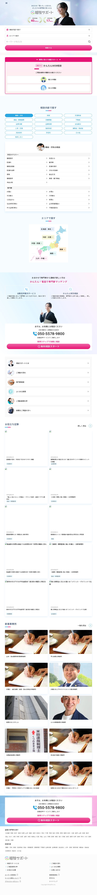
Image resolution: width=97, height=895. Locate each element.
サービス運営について (12, 878)
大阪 (14, 836)
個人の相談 (52, 79)
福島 (30, 833)
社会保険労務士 (12, 204)
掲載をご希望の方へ (23, 410)
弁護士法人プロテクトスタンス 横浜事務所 (64, 689)
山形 (26, 833)
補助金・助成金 (84, 847)
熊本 (82, 836)
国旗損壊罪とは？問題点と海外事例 (17, 534)
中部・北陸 (47, 237)
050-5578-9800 (51, 333)
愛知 (61, 833)
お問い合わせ (55, 870)
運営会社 (52, 878)
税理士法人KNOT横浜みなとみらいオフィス (64, 788)
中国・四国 (35, 243)
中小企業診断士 (12, 208)
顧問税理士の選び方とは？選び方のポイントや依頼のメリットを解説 (70, 460)
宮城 (19, 833)
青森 (12, 833)
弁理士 (51, 192)
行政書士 (52, 196)
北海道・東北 (46, 229)
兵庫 (21, 836)
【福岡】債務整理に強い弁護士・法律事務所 (64, 572)
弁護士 (9, 192)
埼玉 (43, 833)
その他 (19, 851)
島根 (52, 836)
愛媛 (63, 836)
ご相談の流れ (21, 372)
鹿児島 (7, 840)
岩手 (15, 833)
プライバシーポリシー (12, 881)
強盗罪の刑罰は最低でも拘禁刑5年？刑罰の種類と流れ (23, 572)
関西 (51, 253)
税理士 (51, 200)
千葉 (46, 833)
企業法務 (48, 847)
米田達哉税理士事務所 (13, 755)
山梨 (80, 833)
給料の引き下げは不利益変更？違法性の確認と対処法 (23, 609)
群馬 (57, 833)
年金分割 (10, 182)
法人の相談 (52, 88)
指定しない (19, 137)
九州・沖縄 (40, 258)
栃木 (54, 833)
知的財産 (75, 847)
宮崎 (89, 836)
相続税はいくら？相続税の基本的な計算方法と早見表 (67, 534)
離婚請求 (10, 158)
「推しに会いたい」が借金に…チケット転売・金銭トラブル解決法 (25, 498)
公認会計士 (10, 200)
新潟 (83, 833)
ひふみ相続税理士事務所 (58, 722)
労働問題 (9, 614)
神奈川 (38, 833)
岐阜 (68, 833)
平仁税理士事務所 (56, 656)
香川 (60, 836)
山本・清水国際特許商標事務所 (16, 656)
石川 (10, 836)
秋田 (23, 833)
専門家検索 (20, 382)
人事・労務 (68, 847)
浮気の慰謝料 (53, 170)
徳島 (56, 836)
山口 (45, 836)
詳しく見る (82, 426)
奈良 (29, 836)
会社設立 (53, 614)
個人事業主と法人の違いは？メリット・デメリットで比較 (69, 609)
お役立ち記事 (11, 870)
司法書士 (10, 196)
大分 (86, 836)
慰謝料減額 (10, 170)
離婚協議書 (10, 166)
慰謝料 (9, 162)
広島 (37, 836)
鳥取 (49, 836)
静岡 (65, 833)
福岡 (71, 836)
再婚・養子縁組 (54, 178)
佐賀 (74, 836)
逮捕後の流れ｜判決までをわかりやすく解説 (20, 459)
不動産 (42, 847)
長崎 (78, 836)
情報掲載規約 (53, 875)
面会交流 (52, 174)
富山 (6, 836)
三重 (72, 833)
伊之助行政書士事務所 (58, 755)
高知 (67, 836)
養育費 (51, 162)
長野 (76, 833)
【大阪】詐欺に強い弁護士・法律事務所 (63, 497)
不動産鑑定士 (53, 208)
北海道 (7, 833)
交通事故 (20, 847)
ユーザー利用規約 (10, 875)
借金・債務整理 (11, 501)
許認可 (14, 851)
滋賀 (25, 836)
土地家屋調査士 (54, 204)
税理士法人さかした (12, 722)
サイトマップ (53, 881)
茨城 (50, 833)
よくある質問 (21, 391)
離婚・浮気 (8, 847)
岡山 (41, 836)
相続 (52, 539)
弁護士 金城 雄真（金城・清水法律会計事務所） (21, 689)
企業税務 (53, 464)
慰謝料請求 (53, 166)
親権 (8, 174)
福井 (87, 833)
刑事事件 (9, 464)
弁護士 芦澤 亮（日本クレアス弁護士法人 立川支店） (23, 788)
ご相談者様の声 (22, 401)
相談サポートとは (22, 363)
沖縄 (12, 840)
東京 (34, 833)
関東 (61, 249)
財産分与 (52, 158)
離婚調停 (10, 178)
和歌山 (33, 836)
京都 (18, 836)
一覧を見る (82, 625)
